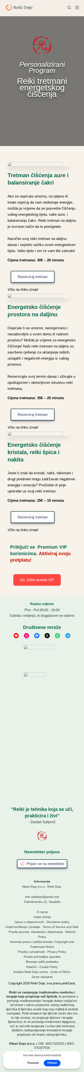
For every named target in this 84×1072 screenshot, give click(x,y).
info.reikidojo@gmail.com (42, 896)
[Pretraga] (69, 7)
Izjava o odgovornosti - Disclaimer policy (42, 922)
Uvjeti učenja (42, 917)
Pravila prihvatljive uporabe (42, 956)
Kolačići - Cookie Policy (42, 967)
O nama (42, 912)
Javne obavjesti (42, 977)
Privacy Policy (56, 951)
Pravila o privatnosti (31, 951)
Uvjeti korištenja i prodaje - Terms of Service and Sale (42, 927)
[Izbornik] (77, 8)
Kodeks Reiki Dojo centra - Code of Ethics (42, 972)
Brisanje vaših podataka (42, 961)
